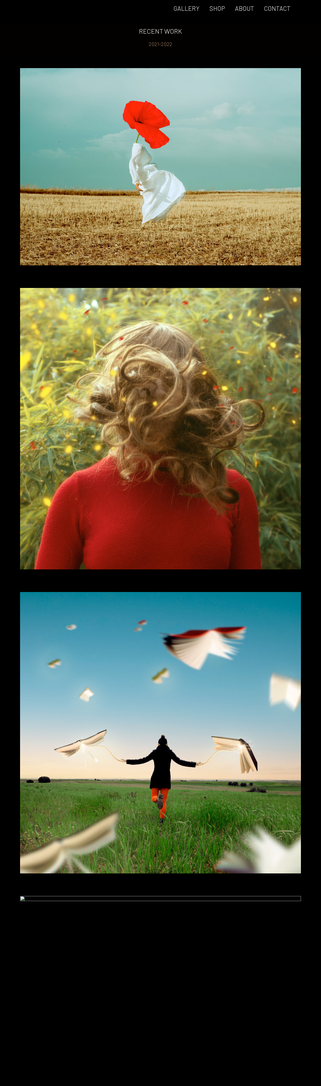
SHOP (217, 8)
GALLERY (186, 8)
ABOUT (244, 8)
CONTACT (277, 8)
